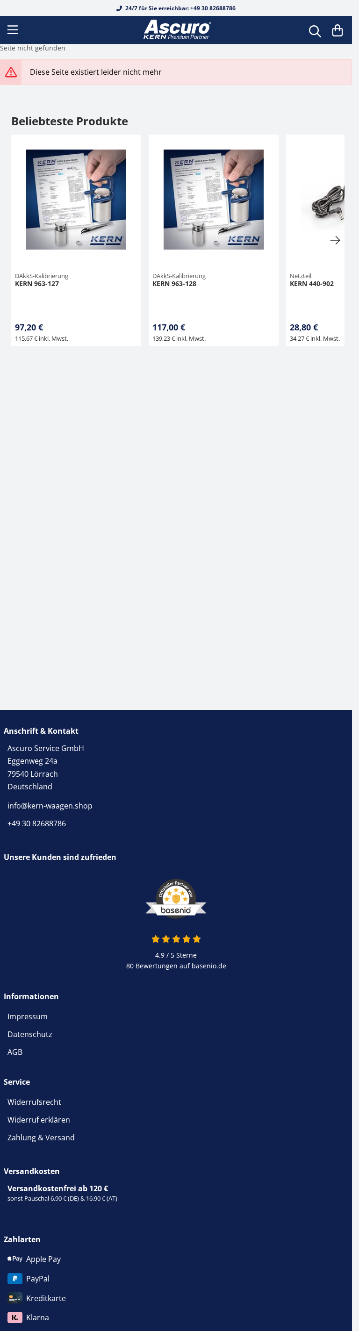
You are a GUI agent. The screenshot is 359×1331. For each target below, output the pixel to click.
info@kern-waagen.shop (50, 806)
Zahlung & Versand (41, 1137)
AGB (14, 1052)
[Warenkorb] (337, 29)
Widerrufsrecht (34, 1102)
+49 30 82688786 (36, 823)
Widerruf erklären (38, 1120)
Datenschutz (29, 1034)
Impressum (27, 1016)
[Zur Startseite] (176, 30)
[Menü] (13, 30)
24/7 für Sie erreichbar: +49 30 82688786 (180, 8)
